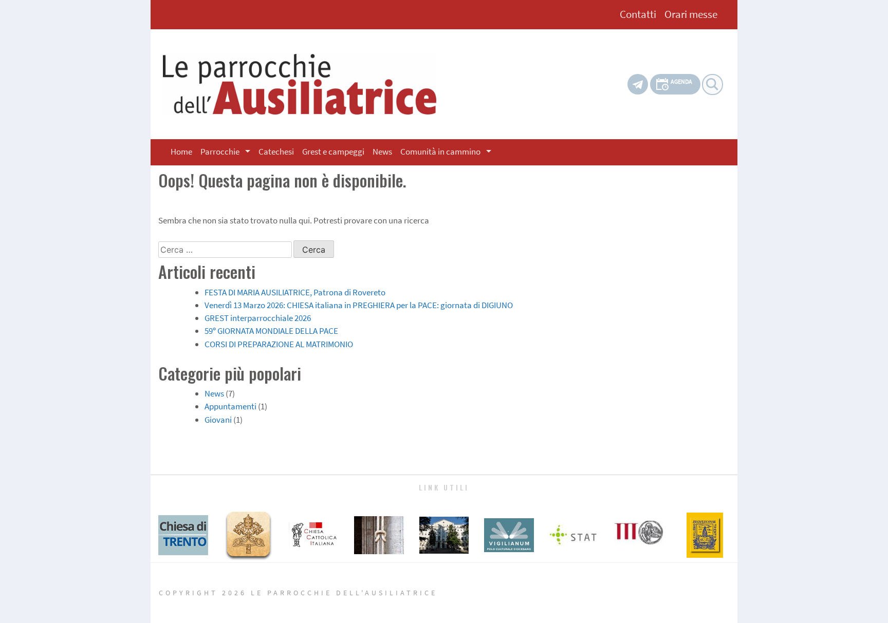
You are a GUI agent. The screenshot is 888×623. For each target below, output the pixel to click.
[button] (249, 152)
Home (181, 151)
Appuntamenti (230, 406)
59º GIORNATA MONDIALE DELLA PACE (271, 330)
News (382, 151)
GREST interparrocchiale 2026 (258, 318)
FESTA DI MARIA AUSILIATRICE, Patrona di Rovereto (295, 292)
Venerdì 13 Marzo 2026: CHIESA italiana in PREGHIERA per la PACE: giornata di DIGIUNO (359, 305)
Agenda (681, 81)
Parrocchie (219, 151)
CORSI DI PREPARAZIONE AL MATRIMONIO (279, 344)
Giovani (218, 419)
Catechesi (276, 151)
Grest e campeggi (333, 151)
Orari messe (690, 14)
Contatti (638, 14)
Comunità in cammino (440, 151)
